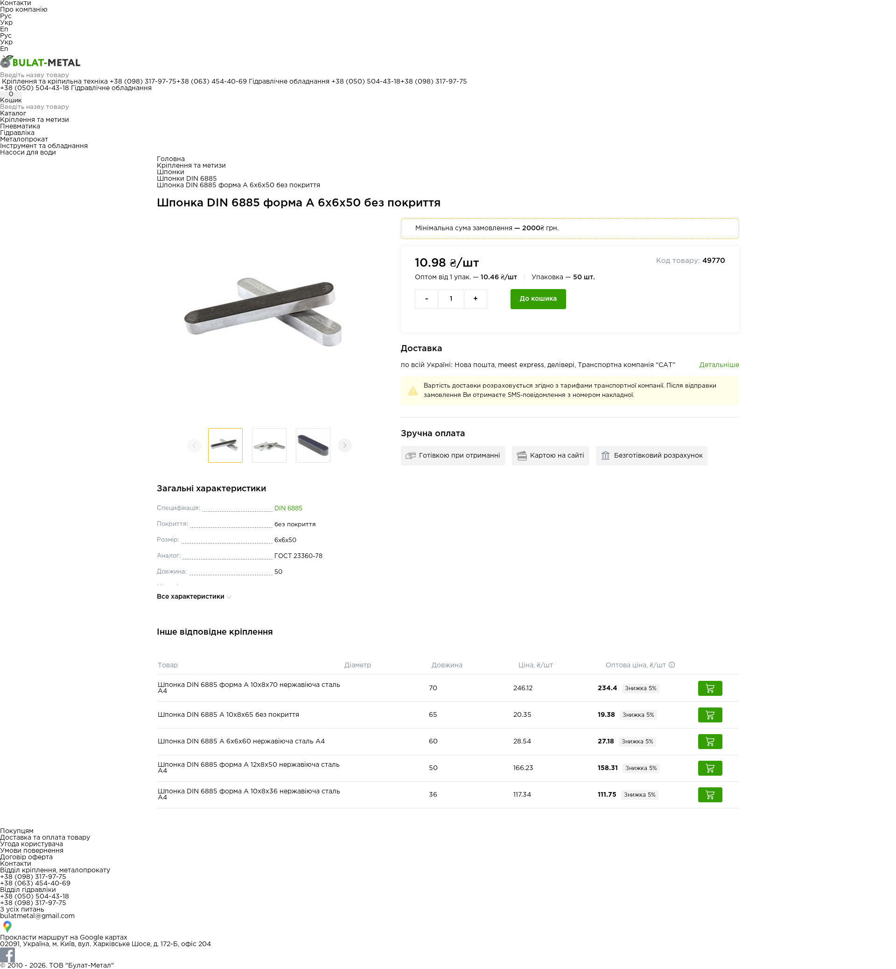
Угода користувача (31, 844)
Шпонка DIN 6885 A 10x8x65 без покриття (228, 715)
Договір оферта (26, 857)
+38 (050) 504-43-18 (365, 82)
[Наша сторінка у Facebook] (448, 955)
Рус (6, 16)
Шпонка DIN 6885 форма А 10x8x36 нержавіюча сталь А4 (249, 794)
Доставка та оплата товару (45, 838)
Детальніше (719, 365)
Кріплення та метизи (34, 120)
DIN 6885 (288, 508)
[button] (345, 446)
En (4, 29)
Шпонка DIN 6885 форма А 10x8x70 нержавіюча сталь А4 (249, 688)
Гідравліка (17, 133)
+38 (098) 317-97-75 (143, 82)
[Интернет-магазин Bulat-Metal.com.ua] (448, 62)
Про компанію (24, 10)
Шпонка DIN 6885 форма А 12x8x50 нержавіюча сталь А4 (249, 768)
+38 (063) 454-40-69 (211, 82)
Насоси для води (28, 153)
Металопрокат (24, 139)
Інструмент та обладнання (44, 146)
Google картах (103, 938)
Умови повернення (31, 851)
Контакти (15, 3)
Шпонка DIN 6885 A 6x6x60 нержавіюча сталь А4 (241, 741)
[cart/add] (710, 688)
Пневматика (20, 126)
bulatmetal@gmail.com (37, 916)
